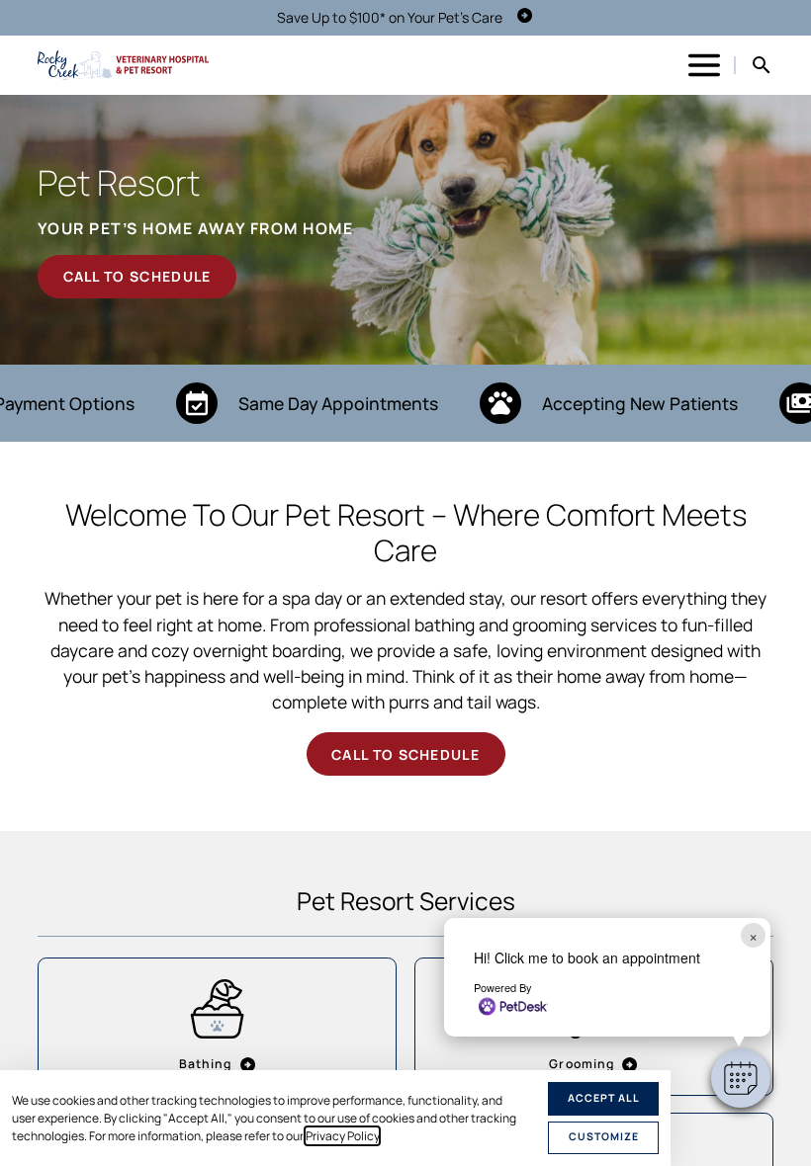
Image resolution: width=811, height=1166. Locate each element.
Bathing (205, 1063)
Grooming (581, 1063)
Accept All (604, 1098)
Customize (604, 1136)
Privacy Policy (342, 1135)
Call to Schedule (137, 276)
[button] (740, 1078)
